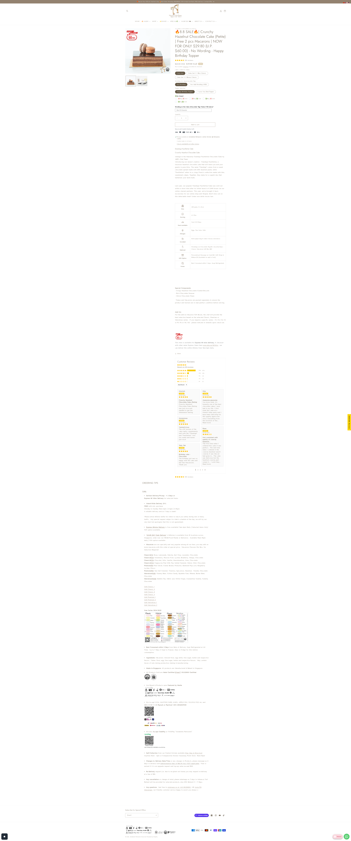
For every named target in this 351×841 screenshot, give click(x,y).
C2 (152, 558)
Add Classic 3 (149, 592)
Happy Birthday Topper (185, 91)
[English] (345, 2)
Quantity (177, 114)
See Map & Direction (194, 753)
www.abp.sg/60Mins (210, 345)
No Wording (181, 84)
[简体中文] (344, 2)
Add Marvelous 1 (150, 602)
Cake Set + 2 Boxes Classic (187, 77)
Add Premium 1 (149, 597)
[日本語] (347, 2)
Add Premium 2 (150, 600)
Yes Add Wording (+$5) (198, 84)
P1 (152, 565)
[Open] (4, 836)
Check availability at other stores (188, 144)
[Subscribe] (156, 815)
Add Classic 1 (149, 587)
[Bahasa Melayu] (349, 2)
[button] (127, 11)
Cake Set (180, 73)
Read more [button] (207, 423)
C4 (152, 563)
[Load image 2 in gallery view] (142, 81)
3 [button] (200, 470)
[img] (188, 397)
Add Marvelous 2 (150, 605)
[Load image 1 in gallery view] (131, 81)
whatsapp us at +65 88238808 (179, 787)
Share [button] (179, 353)
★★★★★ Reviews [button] (349, 422)
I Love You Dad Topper (206, 91)
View (177, 672)
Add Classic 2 (149, 589)
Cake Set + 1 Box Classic (197, 73)
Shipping (185, 66)
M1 (154, 573)
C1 (151, 555)
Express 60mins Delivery (155, 527)
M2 (154, 579)
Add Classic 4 (149, 594)
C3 (152, 560)
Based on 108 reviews (185, 367)
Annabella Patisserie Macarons (138, 836)
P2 (152, 571)
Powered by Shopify (152, 836)
